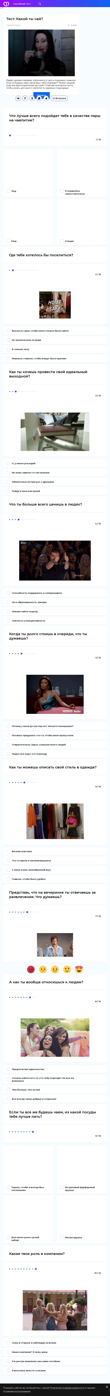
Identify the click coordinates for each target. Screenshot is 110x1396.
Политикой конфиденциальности (67, 1388)
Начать (41, 95)
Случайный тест (22, 4)
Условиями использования (16, 1391)
